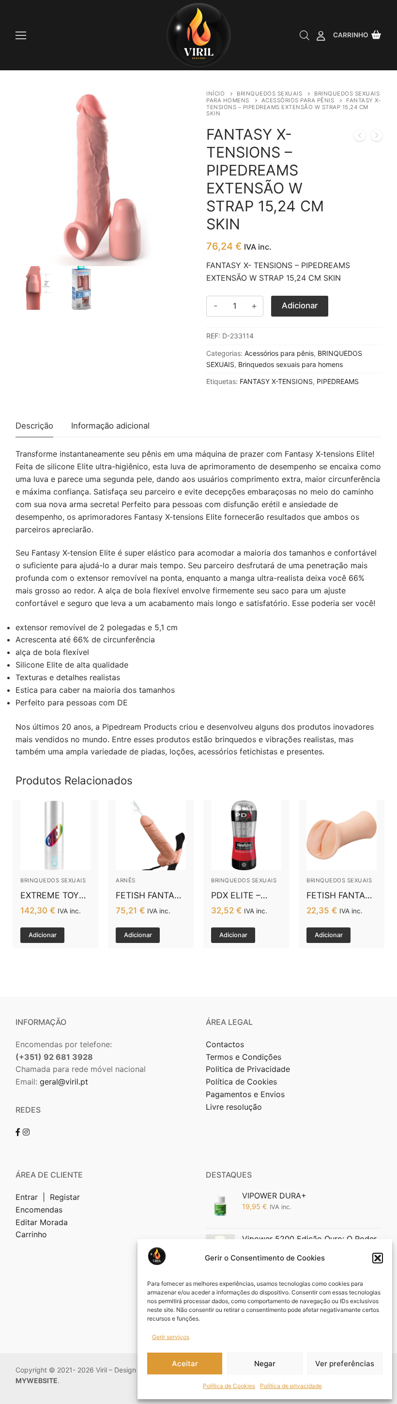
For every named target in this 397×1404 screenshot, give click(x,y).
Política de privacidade (291, 1385)
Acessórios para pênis (298, 100)
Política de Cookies (229, 1385)
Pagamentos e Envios (245, 1094)
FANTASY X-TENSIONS (276, 381)
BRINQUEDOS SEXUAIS (269, 93)
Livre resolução (234, 1107)
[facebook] (17, 1132)
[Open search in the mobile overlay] (304, 35)
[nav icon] (20, 35)
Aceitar (185, 1363)
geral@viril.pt (64, 1081)
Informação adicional (110, 426)
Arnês (126, 880)
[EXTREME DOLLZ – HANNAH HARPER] (360, 137)
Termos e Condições (245, 1057)
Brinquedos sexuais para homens (290, 364)
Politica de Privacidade (249, 1069)
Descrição (34, 426)
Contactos (225, 1044)
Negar (264, 1363)
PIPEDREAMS (338, 381)
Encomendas (38, 1209)
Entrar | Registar (48, 1197)
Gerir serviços (170, 1336)
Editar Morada (41, 1222)
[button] (377, 1258)
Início (215, 93)
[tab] (34, 426)
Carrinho (31, 1234)
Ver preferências (344, 1363)
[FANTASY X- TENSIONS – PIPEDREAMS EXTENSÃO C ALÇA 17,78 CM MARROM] (376, 137)
